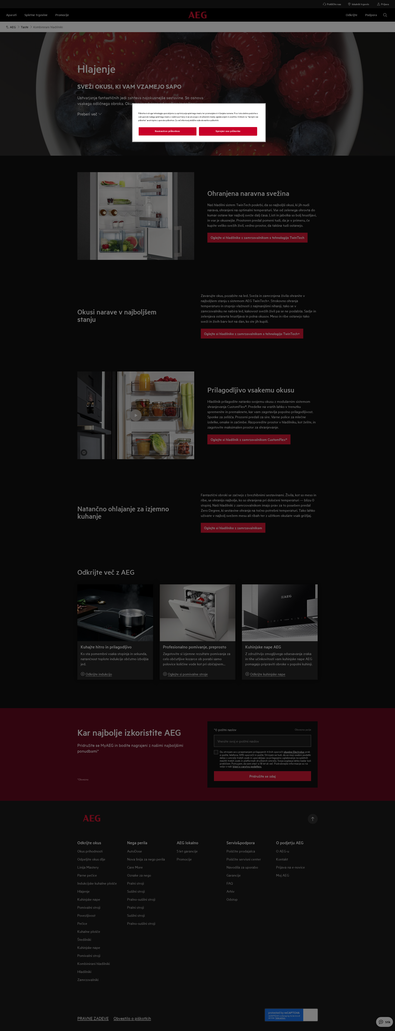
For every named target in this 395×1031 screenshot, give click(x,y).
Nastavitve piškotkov (167, 131)
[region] (199, 122)
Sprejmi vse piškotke (228, 131)
